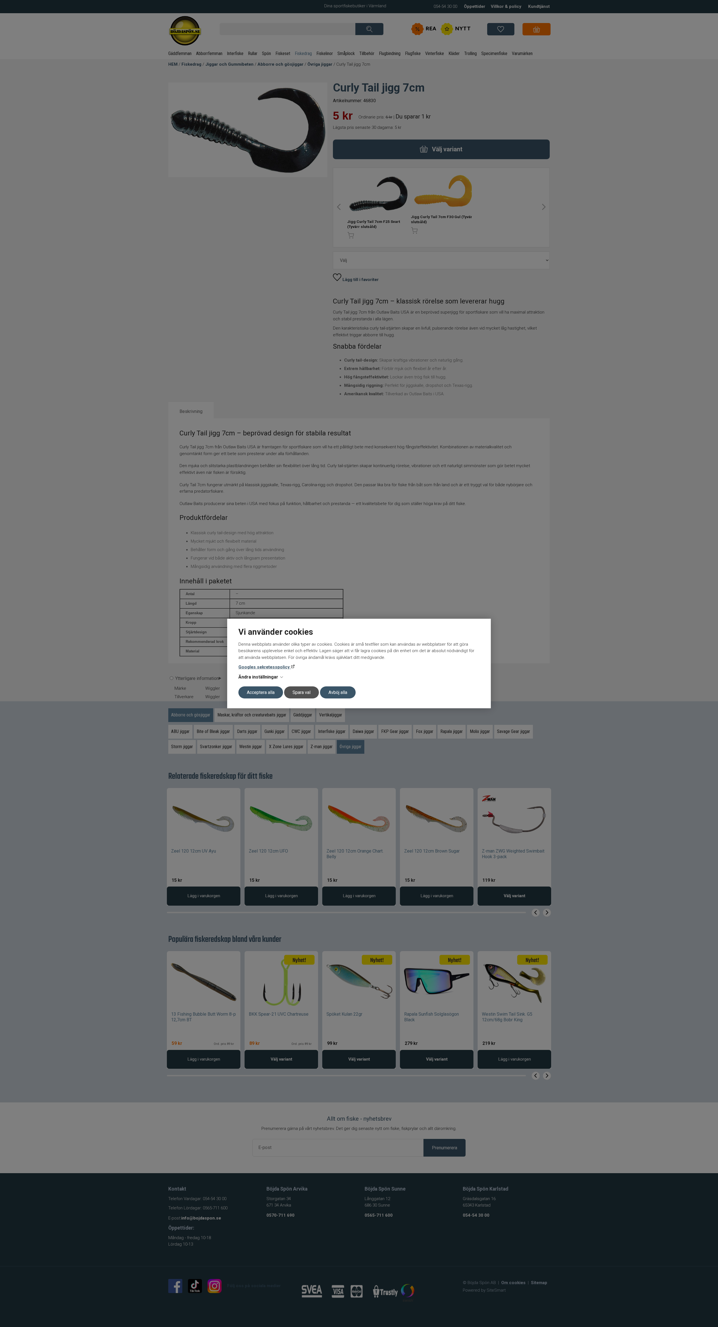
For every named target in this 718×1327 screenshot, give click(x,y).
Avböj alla (337, 692)
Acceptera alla (261, 692)
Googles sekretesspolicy (264, 667)
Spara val (301, 692)
